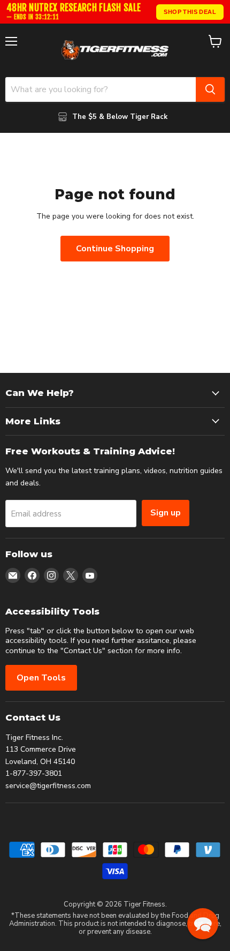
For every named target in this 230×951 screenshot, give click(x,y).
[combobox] (100, 89)
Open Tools (41, 678)
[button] (202, 923)
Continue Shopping (115, 248)
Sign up (165, 513)
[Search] (210, 89)
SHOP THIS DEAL (190, 12)
